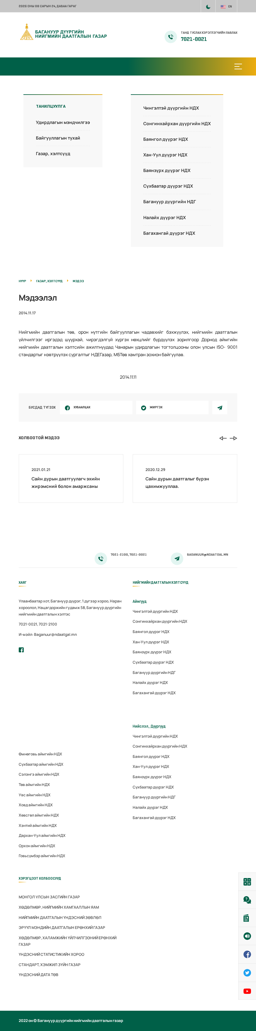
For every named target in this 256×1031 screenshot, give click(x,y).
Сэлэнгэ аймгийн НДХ (39, 774)
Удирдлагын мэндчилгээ (63, 122)
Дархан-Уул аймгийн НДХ (42, 835)
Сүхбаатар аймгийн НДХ (41, 764)
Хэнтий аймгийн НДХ (38, 825)
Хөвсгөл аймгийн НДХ (39, 815)
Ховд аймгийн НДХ (36, 805)
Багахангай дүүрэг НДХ (169, 233)
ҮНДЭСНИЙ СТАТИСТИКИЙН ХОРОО (51, 954)
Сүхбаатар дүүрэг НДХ (168, 186)
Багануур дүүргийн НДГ (169, 201)
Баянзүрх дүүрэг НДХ (166, 170)
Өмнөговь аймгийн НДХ (40, 754)
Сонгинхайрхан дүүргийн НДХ (177, 123)
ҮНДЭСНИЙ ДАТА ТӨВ (38, 974)
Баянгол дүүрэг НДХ (165, 139)
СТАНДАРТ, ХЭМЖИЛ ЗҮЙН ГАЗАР (50, 964)
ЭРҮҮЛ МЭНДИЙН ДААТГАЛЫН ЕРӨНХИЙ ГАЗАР (62, 927)
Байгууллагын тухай (58, 138)
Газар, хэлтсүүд (53, 153)
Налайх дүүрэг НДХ (164, 217)
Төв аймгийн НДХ (34, 784)
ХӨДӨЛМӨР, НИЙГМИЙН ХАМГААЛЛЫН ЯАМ (59, 907)
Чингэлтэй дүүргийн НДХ (171, 108)
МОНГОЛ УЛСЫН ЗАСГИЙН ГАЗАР (49, 897)
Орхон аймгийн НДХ (37, 845)
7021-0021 (194, 39)
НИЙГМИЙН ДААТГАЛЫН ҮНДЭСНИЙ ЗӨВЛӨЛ (60, 917)
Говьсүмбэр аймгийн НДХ (42, 855)
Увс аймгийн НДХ (35, 795)
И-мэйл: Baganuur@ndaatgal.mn (48, 634)
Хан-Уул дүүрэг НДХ (165, 155)
